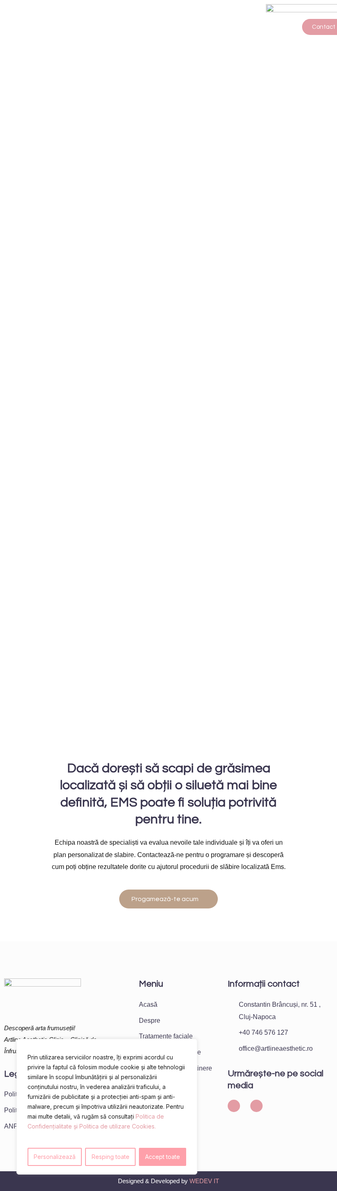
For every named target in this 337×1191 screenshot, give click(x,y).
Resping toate (110, 1156)
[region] (106, 1107)
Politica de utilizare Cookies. (117, 1126)
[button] (133, 27)
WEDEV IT (204, 1180)
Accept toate (162, 1156)
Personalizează (55, 1156)
